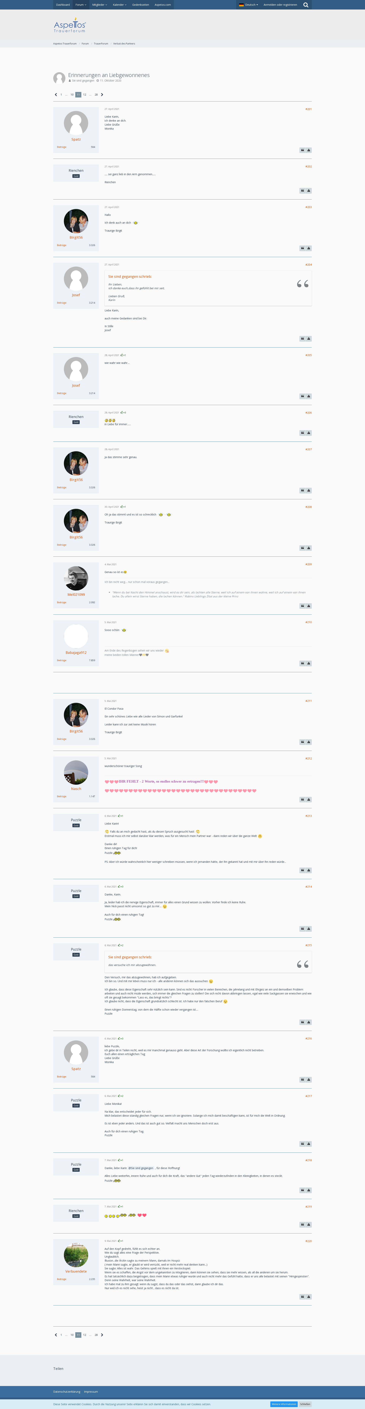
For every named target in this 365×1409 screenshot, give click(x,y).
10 (72, 94)
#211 (308, 701)
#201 (308, 109)
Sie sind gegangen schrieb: (130, 276)
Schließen (305, 1404)
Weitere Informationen (284, 1404)
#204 (308, 264)
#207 (308, 449)
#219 (308, 1206)
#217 (308, 1096)
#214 (308, 886)
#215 (308, 945)
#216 (308, 1038)
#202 (308, 166)
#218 (308, 1160)
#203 (308, 207)
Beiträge (61, 147)
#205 (308, 355)
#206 (308, 412)
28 (96, 94)
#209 (308, 564)
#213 (308, 816)
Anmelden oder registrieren (280, 4)
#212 (308, 758)
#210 (308, 622)
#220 (308, 1241)
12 (84, 94)
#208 (308, 507)
